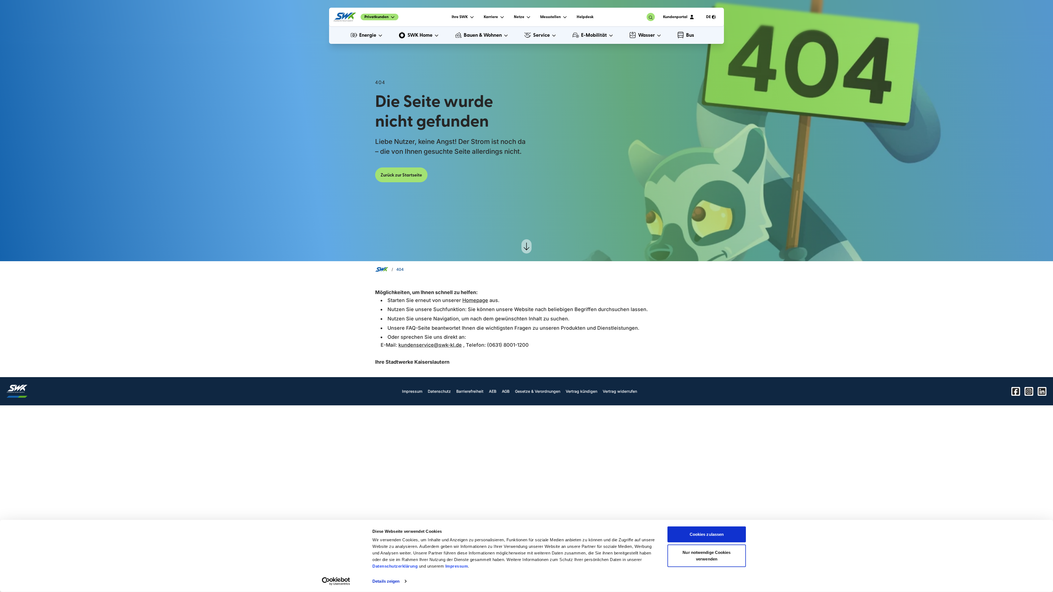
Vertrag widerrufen (620, 391)
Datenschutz (439, 391)
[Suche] (651, 17)
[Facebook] (1015, 391)
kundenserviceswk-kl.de (430, 345)
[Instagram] (1028, 391)
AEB (492, 391)
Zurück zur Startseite (401, 175)
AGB (505, 391)
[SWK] (344, 17)
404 (400, 269)
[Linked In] (1042, 391)
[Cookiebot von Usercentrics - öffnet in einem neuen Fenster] (336, 581)
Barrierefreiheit (469, 391)
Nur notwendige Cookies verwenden (707, 555)
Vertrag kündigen (581, 391)
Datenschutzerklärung (395, 566)
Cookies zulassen (707, 534)
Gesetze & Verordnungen (537, 391)
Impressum (456, 566)
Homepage (475, 300)
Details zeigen (386, 581)
